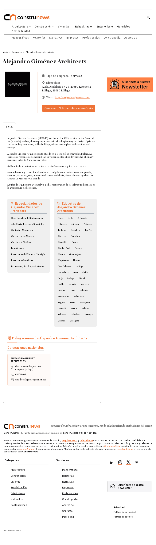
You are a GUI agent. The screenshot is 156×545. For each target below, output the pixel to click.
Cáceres (62, 236)
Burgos (88, 230)
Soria (72, 302)
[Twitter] (128, 463)
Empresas (17, 52)
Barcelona (75, 230)
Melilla (61, 284)
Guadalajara (75, 254)
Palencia (84, 290)
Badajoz (62, 230)
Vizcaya (89, 314)
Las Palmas (63, 272)
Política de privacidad (125, 511)
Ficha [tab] (9, 126)
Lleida (85, 272)
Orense (61, 290)
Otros (72, 290)
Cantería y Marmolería (22, 230)
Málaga (70, 278)
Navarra (85, 284)
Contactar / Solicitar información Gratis (69, 108)
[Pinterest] (137, 463)
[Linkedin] (111, 463)
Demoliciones (17, 248)
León (75, 272)
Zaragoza (74, 320)
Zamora (61, 320)
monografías (27, 448)
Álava (61, 218)
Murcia (72, 284)
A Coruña (82, 218)
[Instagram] (120, 463)
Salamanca (79, 296)
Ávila (70, 218)
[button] (148, 17)
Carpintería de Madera (22, 236)
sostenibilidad (125, 448)
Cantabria (75, 236)
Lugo (60, 278)
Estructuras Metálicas (22, 260)
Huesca (76, 260)
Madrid (82, 278)
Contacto (67, 511)
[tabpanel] (52, 262)
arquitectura (69, 440)
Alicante (75, 224)
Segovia (61, 302)
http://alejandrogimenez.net (72, 97)
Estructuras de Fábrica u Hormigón (28, 254)
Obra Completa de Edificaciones (27, 218)
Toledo (85, 308)
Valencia (62, 314)
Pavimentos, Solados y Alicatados (27, 266)
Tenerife (62, 308)
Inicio (5, 52)
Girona (61, 254)
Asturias (88, 224)
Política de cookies (123, 516)
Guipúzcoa (63, 260)
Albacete (62, 224)
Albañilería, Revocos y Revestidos (27, 224)
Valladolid (75, 314)
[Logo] (22, 426)
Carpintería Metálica (21, 242)
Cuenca (78, 248)
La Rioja (79, 266)
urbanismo (86, 440)
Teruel (74, 308)
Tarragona (85, 302)
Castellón (62, 242)
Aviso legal (119, 507)
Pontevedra (63, 296)
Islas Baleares (64, 266)
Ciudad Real (64, 248)
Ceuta (75, 242)
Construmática (112, 446)
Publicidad (68, 516)
